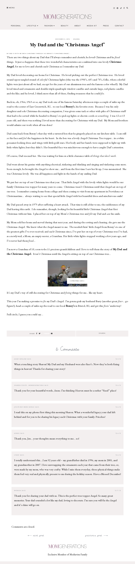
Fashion (48, 26)
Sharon (76, 39)
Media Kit (92, 26)
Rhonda (17, 491)
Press (106, 26)
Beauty (64, 26)
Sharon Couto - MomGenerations (29, 385)
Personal (16, 26)
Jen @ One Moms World (24, 407)
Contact (119, 26)
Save (46, 333)
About (77, 26)
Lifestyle (31, 26)
